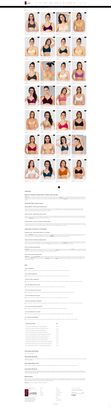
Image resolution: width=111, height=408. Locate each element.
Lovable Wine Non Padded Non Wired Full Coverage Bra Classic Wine (36, 332)
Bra (40, 389)
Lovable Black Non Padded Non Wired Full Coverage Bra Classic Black (36, 339)
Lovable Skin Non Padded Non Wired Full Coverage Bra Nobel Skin (36, 330)
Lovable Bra (32, 353)
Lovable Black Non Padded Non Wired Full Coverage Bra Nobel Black (36, 337)
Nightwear (41, 393)
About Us (57, 397)
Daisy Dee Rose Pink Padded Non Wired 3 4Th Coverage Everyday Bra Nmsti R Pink (39, 341)
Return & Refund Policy (59, 392)
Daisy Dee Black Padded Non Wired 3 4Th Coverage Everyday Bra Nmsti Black (38, 345)
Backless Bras (45, 382)
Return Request (58, 389)
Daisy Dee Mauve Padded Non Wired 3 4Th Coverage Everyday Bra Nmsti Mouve (38, 343)
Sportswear (42, 392)
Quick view (32, 30)
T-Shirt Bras (31, 382)
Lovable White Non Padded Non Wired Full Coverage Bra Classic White (36, 328)
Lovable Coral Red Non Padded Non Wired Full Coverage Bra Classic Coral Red (38, 334)
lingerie (56, 258)
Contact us (57, 396)
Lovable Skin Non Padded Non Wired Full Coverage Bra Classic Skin (36, 326)
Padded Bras (36, 382)
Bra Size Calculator (58, 400)
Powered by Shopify (55, 404)
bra (49, 243)
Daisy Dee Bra (27, 353)
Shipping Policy (58, 393)
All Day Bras (40, 382)
